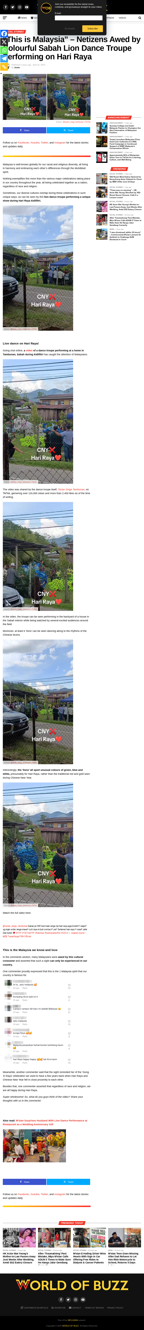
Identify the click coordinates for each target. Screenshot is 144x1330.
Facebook (23, 142)
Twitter (44, 142)
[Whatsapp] (4, 50)
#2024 (64, 933)
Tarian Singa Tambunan (71, 489)
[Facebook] (4, 34)
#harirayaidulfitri (52, 933)
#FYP (19, 933)
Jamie (17, 67)
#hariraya (39, 933)
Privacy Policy (115, 1308)
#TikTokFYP (28, 933)
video (29, 350)
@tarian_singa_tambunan (15, 926)
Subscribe (92, 28)
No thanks (70, 28)
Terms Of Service (94, 1308)
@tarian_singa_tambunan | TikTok (77, 122)
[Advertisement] (119, 93)
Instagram (60, 142)
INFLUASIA (73, 1320)
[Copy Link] (4, 67)
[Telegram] (4, 58)
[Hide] (1, 73)
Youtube (34, 142)
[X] (4, 42)
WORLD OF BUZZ (70, 1326)
